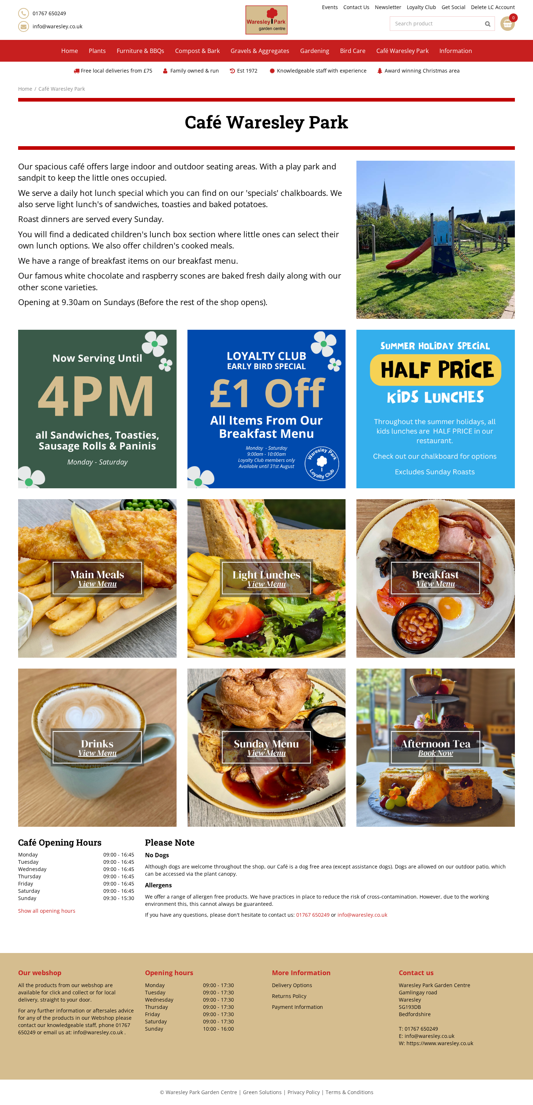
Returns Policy (289, 996)
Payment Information (297, 1006)
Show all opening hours (46, 910)
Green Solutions (262, 1092)
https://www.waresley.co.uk (439, 1043)
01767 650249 (313, 914)
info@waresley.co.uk (57, 26)
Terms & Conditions (349, 1092)
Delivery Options (292, 985)
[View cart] (507, 23)
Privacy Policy (304, 1092)
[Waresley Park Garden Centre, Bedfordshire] (266, 20)
